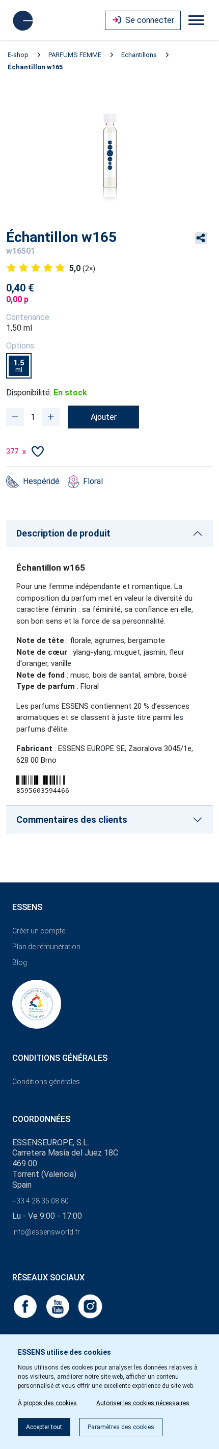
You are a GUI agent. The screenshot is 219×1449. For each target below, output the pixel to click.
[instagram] (90, 1305)
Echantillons (139, 55)
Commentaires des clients (71, 819)
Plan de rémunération (46, 947)
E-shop (18, 55)
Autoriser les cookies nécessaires (142, 1403)
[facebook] (26, 1305)
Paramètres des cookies (121, 1427)
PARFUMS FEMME (74, 55)
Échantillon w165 (35, 67)
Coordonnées (41, 1119)
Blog (19, 962)
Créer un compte (38, 931)
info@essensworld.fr (46, 1232)
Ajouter (104, 417)
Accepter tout (44, 1427)
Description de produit (63, 533)
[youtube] (58, 1305)
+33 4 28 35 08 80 (40, 1201)
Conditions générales (46, 1082)
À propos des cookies (47, 1403)
